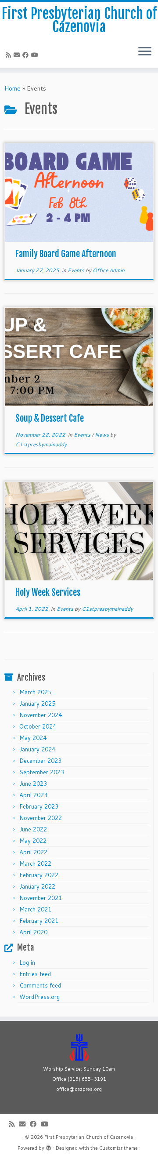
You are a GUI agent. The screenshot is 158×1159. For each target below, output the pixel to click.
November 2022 (40, 818)
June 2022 (33, 829)
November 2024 (40, 715)
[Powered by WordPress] (49, 1146)
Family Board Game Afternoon (65, 253)
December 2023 (40, 761)
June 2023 (33, 783)
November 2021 (40, 898)
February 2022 (38, 875)
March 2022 (35, 863)
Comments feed (40, 985)
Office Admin (109, 270)
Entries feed (35, 974)
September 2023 (41, 772)
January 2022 (37, 886)
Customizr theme (118, 1148)
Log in (27, 962)
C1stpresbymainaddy (41, 444)
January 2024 (37, 749)
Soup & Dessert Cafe (49, 418)
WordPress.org (39, 997)
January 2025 (37, 703)
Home (12, 88)
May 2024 (33, 738)
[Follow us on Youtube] (36, 55)
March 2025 (35, 692)
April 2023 (33, 795)
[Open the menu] (144, 52)
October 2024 (37, 726)
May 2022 (33, 841)
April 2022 (33, 852)
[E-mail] (18, 55)
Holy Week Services (47, 592)
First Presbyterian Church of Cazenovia (79, 20)
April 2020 (33, 932)
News (102, 434)
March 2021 (35, 909)
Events (77, 270)
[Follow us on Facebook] (26, 55)
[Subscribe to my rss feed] (10, 55)
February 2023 (38, 806)
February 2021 (38, 921)
